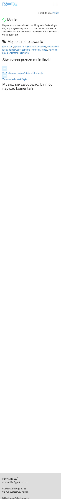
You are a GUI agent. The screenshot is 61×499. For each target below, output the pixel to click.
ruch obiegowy (39, 46)
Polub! (55, 12)
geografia (19, 46)
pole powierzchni (10, 52)
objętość (52, 49)
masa (44, 49)
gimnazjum (7, 46)
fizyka (28, 46)
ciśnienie (24, 52)
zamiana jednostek (31, 49)
